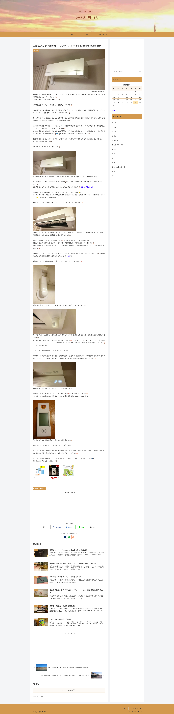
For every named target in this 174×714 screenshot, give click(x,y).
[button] (93, 527)
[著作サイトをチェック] (65, 537)
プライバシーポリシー (136, 708)
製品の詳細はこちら (87, 187)
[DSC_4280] (54, 163)
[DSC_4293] (54, 219)
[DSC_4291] (54, 321)
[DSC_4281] (44, 284)
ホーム (126, 708)
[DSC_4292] (54, 374)
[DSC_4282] (44, 419)
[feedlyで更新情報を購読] (69, 537)
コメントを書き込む (69, 690)
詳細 (69, 256)
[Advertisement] (69, 506)
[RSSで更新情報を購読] (73, 537)
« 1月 (113, 110)
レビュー (43, 488)
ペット (36, 488)
